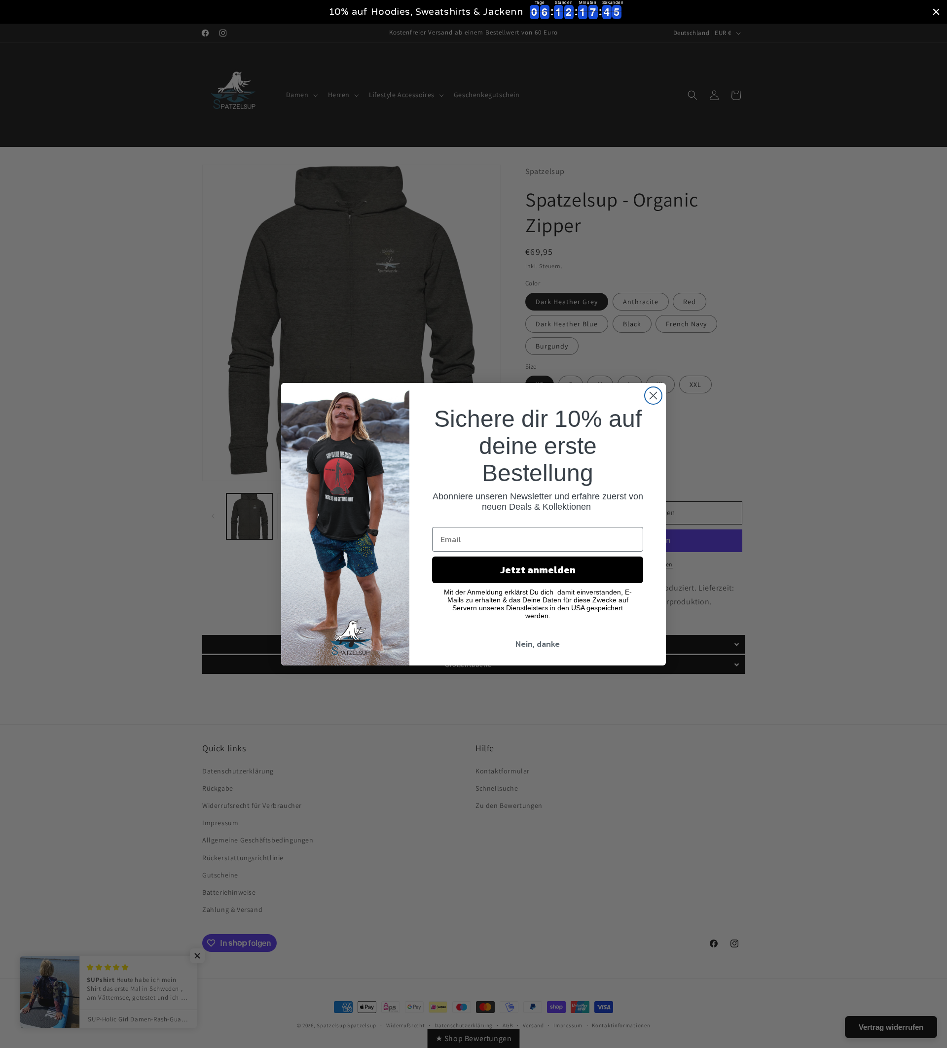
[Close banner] (936, 12)
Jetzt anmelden (538, 569)
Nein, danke (537, 644)
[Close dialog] (653, 395)
